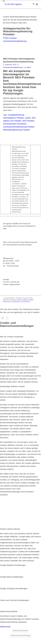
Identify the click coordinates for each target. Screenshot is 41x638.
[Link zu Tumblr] (36, 303)
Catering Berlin (15, 301)
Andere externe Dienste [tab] (10, 529)
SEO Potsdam (28, 121)
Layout (28, 118)
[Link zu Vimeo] (33, 303)
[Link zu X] (23, 303)
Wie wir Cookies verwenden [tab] (11, 337)
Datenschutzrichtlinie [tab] (8, 611)
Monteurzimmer (7, 301)
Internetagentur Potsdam (13, 118)
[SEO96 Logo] (17, 4)
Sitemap (19, 299)
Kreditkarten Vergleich (27, 299)
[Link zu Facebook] (20, 303)
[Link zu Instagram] (26, 303)
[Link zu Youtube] (30, 303)
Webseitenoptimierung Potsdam (16, 130)
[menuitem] (32, 4)
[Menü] (37, 4)
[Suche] (32, 4)
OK (2, 318)
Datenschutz (5, 627)
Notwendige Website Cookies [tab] (12, 386)
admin (29, 67)
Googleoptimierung (16, 115)
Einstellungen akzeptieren (20, 630)
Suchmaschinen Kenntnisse (14, 124)
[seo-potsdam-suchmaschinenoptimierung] (18, 46)
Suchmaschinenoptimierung (12, 67)
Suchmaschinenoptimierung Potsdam (18, 127)
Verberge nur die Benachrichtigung (20, 635)
